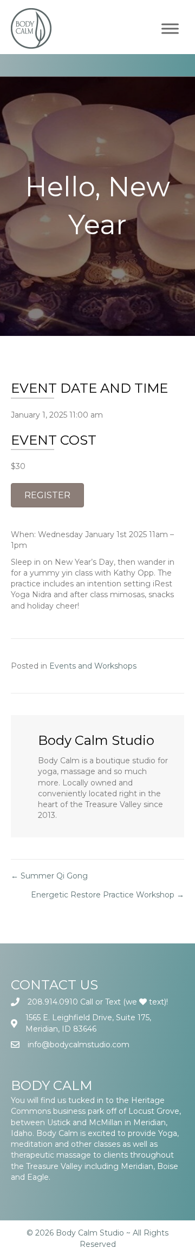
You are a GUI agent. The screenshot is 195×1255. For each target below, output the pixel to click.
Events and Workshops (92, 666)
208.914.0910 (53, 1002)
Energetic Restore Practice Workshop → (107, 895)
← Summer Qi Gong (49, 876)
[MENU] (170, 28)
